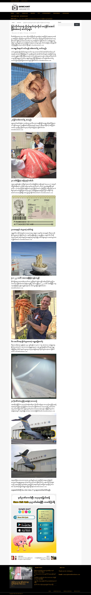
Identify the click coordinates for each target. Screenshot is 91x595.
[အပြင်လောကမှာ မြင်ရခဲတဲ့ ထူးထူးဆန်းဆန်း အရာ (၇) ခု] (21, 573)
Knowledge (66, 13)
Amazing (33, 13)
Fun (39, 13)
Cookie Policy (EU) (57, 591)
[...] (13, 585)
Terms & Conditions (15, 1)
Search (59, 22)
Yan (22, 32)
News (18, 13)
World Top (25, 13)
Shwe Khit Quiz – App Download (19, 16)
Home (12, 13)
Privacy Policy (25, 1)
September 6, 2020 (16, 32)
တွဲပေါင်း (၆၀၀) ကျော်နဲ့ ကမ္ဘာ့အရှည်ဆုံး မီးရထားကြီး (43, 584)
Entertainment (46, 13)
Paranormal (56, 13)
